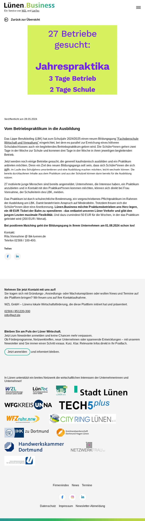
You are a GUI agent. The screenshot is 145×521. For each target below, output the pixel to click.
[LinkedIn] (82, 497)
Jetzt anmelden (17, 351)
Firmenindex (61, 485)
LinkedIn (17, 256)
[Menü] (138, 7)
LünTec (35, 10)
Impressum (66, 506)
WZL (24, 10)
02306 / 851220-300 (17, 311)
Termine (87, 485)
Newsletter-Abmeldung (90, 506)
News (75, 485)
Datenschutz (48, 506)
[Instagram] (72, 497)
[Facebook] (62, 497)
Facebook (7, 256)
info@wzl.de (12, 315)
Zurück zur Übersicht (25, 19)
